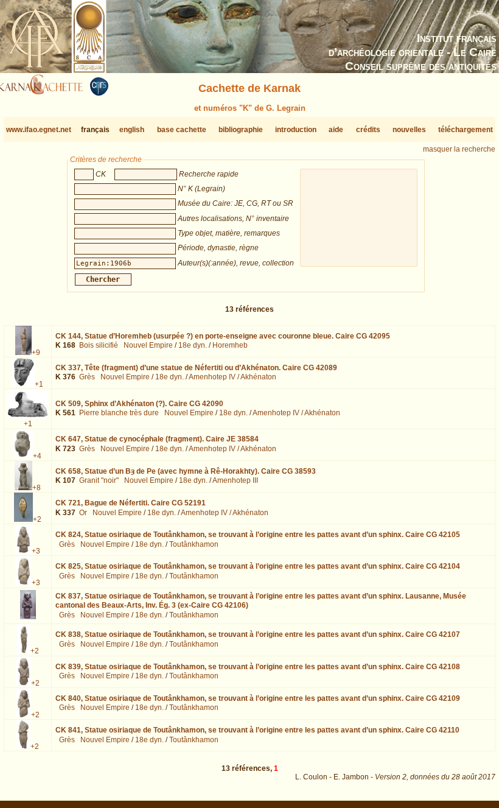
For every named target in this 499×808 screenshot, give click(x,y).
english (131, 129)
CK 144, (222, 336)
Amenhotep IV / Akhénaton (232, 377)
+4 (37, 456)
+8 (36, 487)
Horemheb (230, 345)
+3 (36, 551)
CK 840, (257, 698)
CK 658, (185, 471)
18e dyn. (192, 345)
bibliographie (240, 129)
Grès (87, 377)
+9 (36, 352)
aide (336, 129)
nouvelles (409, 129)
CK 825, (257, 566)
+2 (37, 519)
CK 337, (196, 368)
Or (83, 512)
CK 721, (130, 503)
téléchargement (465, 129)
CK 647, (157, 439)
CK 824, (257, 534)
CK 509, (139, 403)
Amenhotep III (235, 480)
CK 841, (257, 730)
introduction (295, 129)
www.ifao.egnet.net (38, 129)
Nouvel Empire (148, 345)
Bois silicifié (98, 345)
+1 (39, 384)
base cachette (181, 129)
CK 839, (257, 666)
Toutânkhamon (193, 544)
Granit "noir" (99, 480)
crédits (368, 129)
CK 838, (257, 634)
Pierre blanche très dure (119, 413)
